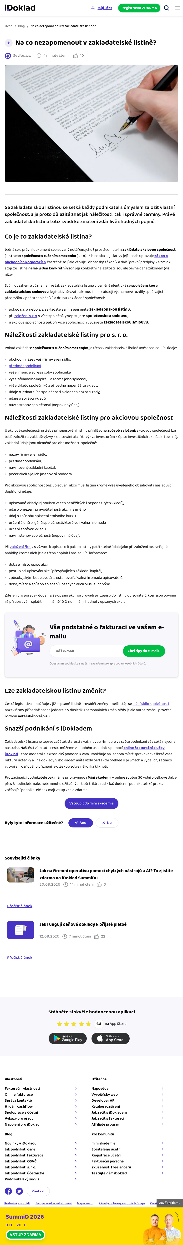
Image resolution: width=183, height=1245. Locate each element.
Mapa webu (85, 1203)
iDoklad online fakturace (20, 8)
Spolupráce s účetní (21, 1113)
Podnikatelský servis (22, 1179)
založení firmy (21, 547)
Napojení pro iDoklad (22, 1125)
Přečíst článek (19, 906)
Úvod (8, 26)
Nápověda (100, 1089)
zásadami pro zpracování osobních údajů (118, 663)
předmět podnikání (25, 366)
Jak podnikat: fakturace (24, 1155)
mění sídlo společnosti (150, 704)
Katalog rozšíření (106, 1107)
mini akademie (104, 1143)
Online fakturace (19, 1095)
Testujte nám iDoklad (109, 1173)
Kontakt (38, 1191)
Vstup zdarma (25, 1235)
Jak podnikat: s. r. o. (20, 1167)
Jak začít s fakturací (108, 1119)
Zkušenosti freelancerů (111, 1167)
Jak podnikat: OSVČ (20, 1161)
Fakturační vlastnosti (22, 1089)
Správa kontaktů (18, 1101)
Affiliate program (106, 1125)
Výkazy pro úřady (19, 1119)
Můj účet (105, 8)
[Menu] (175, 8)
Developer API (104, 1101)
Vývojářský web (105, 1095)
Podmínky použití (17, 1203)
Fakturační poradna (108, 1161)
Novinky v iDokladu (20, 1143)
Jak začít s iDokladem (109, 1113)
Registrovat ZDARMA (139, 8)
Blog (21, 26)
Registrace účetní (106, 1155)
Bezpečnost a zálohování (54, 1203)
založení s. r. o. (25, 316)
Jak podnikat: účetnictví (24, 1173)
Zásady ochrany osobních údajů (122, 1203)
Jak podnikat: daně (20, 1149)
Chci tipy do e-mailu (144, 651)
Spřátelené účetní (107, 1149)
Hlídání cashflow (19, 1107)
